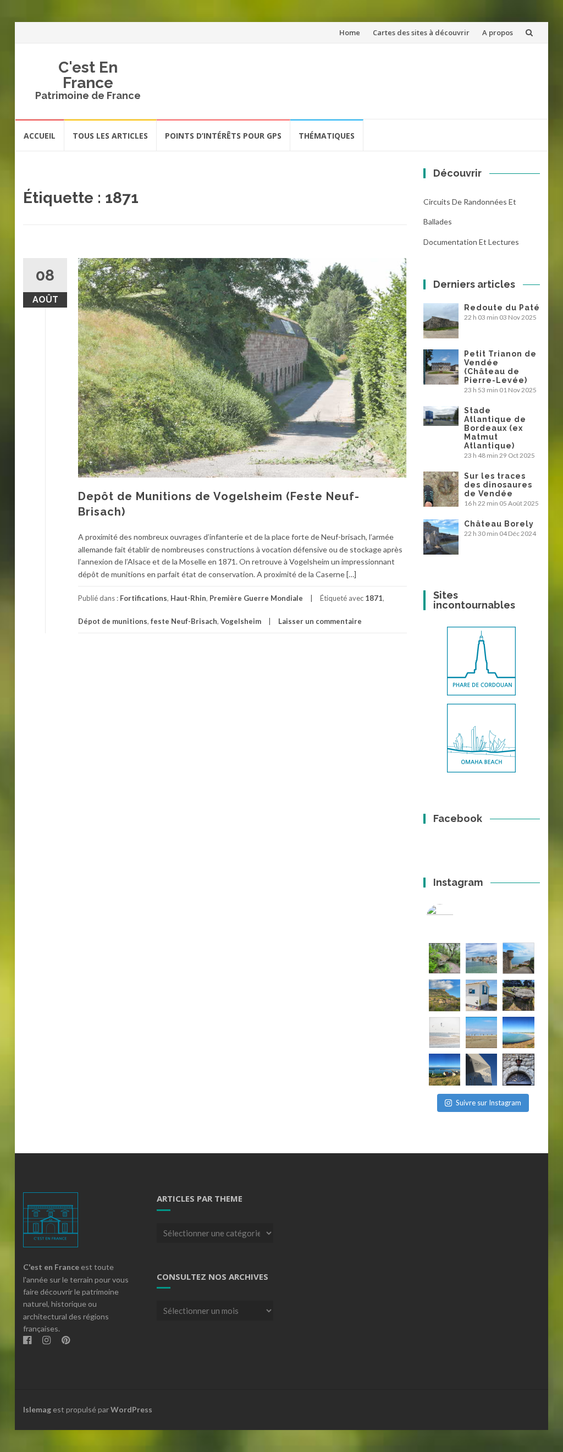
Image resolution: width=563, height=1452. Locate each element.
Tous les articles (110, 135)
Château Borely (499, 523)
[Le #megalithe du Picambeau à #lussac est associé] (444, 958)
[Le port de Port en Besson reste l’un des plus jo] (444, 1069)
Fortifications (143, 598)
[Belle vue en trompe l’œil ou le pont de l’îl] (481, 1032)
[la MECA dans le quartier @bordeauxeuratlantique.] (481, 1069)
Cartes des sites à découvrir (421, 32)
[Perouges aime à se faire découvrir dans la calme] (518, 1069)
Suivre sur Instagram (488, 1102)
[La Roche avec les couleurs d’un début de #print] (444, 995)
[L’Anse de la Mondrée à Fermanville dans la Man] (518, 1032)
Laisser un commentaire (320, 621)
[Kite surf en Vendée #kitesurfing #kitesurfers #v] (444, 1032)
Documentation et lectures (471, 241)
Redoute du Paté (502, 307)
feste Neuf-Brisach (184, 621)
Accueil (40, 135)
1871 (374, 598)
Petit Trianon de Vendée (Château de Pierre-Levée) (500, 367)
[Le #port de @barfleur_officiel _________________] (481, 958)
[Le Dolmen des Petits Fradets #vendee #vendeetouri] (518, 995)
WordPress (131, 1409)
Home (349, 32)
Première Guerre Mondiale (256, 598)
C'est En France (88, 75)
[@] (456, 918)
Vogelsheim (240, 621)
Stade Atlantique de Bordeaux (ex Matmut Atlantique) (495, 428)
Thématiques (327, 135)
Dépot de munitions (112, 621)
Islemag (37, 1409)
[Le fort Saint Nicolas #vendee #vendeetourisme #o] (518, 958)
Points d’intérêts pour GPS (223, 135)
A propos (497, 32)
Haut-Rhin (188, 598)
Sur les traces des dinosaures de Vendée (498, 485)
